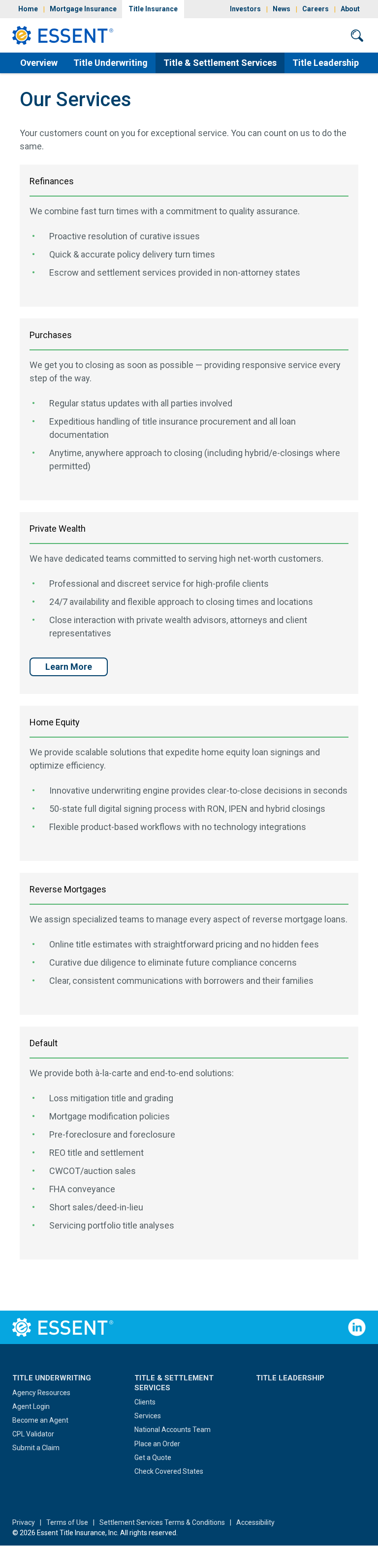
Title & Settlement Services (220, 62)
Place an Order (157, 1444)
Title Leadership (325, 62)
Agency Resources (41, 1393)
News (281, 9)
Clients (145, 1402)
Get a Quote (152, 1457)
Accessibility (255, 1522)
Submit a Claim (36, 1448)
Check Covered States (168, 1471)
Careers (315, 9)
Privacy (23, 1522)
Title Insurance (153, 9)
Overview (39, 62)
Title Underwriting (110, 62)
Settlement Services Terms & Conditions (162, 1522)
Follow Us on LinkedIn (357, 1327)
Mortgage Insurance (83, 9)
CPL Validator (33, 1434)
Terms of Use (67, 1522)
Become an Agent (40, 1420)
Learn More (68, 666)
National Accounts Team (172, 1429)
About (350, 9)
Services (147, 1416)
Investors (245, 9)
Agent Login (31, 1406)
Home (28, 9)
